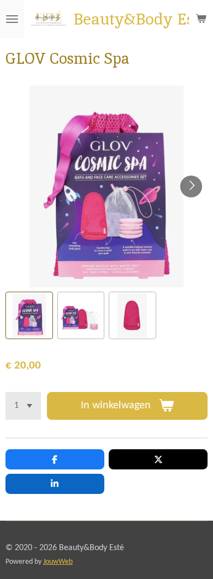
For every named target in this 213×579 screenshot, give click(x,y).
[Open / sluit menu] (12, 19)
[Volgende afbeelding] (191, 186)
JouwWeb (58, 561)
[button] (29, 315)
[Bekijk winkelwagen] (201, 19)
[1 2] (23, 406)
